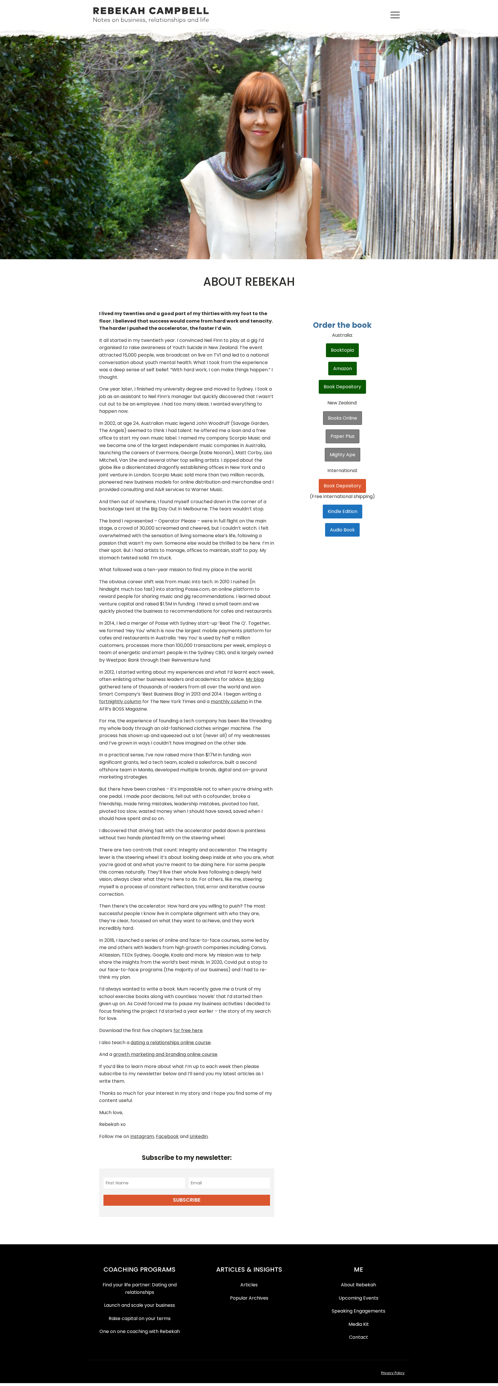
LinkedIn (199, 1136)
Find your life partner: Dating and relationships (140, 1288)
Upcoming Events (358, 1298)
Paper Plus (342, 436)
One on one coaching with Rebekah (139, 1331)
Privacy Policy (393, 1372)
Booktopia (342, 350)
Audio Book (342, 530)
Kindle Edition (342, 511)
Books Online (342, 418)
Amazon (342, 368)
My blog (255, 679)
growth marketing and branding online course (165, 1054)
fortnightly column (120, 701)
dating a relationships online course (171, 1042)
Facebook (167, 1136)
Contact (358, 1337)
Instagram (142, 1136)
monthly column (229, 701)
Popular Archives (249, 1298)
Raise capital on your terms (140, 1318)
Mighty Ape (342, 454)
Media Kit (358, 1324)
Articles (249, 1284)
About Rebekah (358, 1284)
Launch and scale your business (139, 1305)
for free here (188, 1030)
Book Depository (342, 386)
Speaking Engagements (358, 1311)
